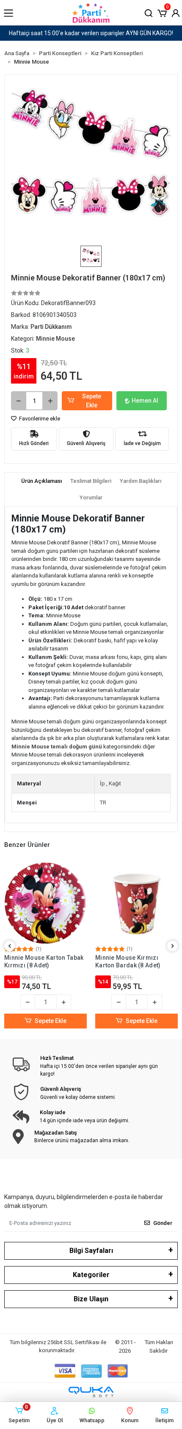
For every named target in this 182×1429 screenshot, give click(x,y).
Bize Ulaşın (91, 1299)
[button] (162, 12)
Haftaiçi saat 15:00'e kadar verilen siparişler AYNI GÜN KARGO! (91, 33)
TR (103, 802)
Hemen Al (145, 400)
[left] (10, 946)
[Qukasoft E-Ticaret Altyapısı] (91, 1392)
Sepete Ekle (91, 401)
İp (102, 783)
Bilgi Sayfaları (91, 1251)
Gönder (162, 1223)
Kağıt (115, 783)
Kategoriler (91, 1275)
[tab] (41, 481)
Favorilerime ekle (39, 418)
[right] (172, 946)
